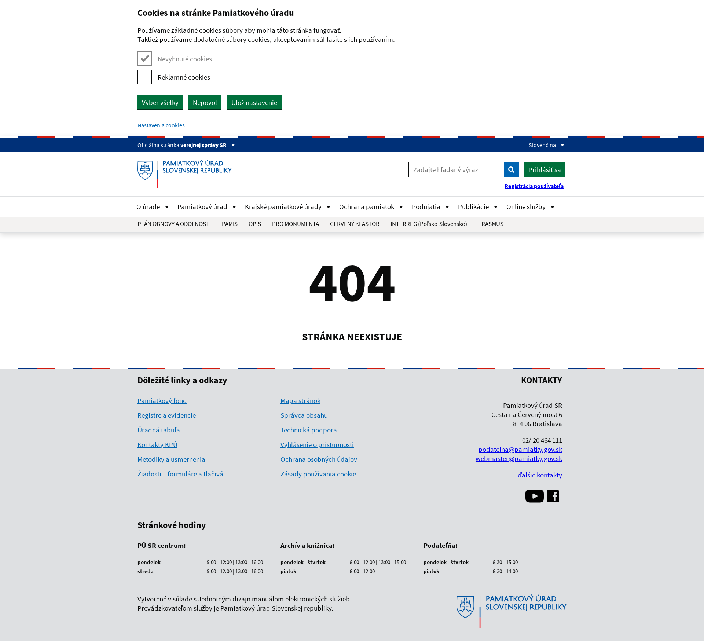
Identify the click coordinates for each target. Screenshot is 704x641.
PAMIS (230, 224)
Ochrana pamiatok (367, 206)
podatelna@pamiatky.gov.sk (520, 449)
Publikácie (474, 206)
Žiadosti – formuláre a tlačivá (180, 473)
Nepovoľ (205, 102)
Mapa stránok (300, 400)
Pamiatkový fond (162, 400)
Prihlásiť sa (544, 169)
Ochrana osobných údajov (318, 459)
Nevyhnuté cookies (185, 58)
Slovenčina (543, 145)
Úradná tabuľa (159, 429)
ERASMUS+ (492, 224)
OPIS (255, 224)
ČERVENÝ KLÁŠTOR (355, 224)
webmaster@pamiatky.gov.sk (519, 458)
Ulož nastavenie (254, 102)
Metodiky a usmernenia (171, 459)
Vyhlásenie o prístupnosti (317, 444)
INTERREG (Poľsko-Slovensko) (428, 224)
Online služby (526, 206)
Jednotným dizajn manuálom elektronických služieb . (275, 598)
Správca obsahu (304, 415)
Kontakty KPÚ (157, 444)
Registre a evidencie (167, 415)
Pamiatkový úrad (203, 206)
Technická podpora (308, 429)
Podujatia (427, 206)
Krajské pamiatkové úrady (284, 206)
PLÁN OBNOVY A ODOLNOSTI (174, 224)
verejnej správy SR (204, 145)
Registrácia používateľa (534, 186)
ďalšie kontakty (540, 474)
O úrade (148, 206)
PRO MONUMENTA (295, 224)
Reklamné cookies (184, 77)
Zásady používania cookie (318, 473)
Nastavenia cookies (161, 125)
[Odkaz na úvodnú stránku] (187, 174)
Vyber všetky (160, 102)
